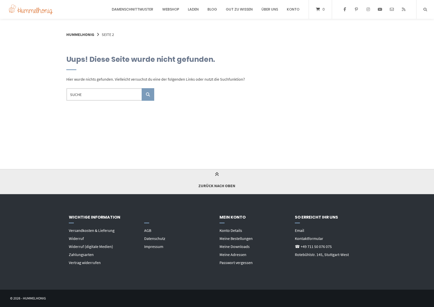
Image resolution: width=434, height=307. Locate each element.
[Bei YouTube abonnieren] (380, 10)
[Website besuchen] (403, 10)
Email (299, 230)
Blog (212, 9)
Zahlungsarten (81, 254)
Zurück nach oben (216, 185)
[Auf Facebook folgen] (344, 10)
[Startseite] (30, 9)
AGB (147, 230)
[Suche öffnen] (425, 9)
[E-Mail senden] (391, 10)
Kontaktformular (309, 238)
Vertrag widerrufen (85, 262)
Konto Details (231, 230)
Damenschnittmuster (132, 9)
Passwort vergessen (236, 262)
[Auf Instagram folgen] (368, 10)
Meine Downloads (235, 246)
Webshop (170, 9)
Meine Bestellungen (236, 238)
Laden (193, 9)
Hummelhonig (80, 34)
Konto (293, 9)
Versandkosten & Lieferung (92, 230)
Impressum (153, 246)
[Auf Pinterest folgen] (356, 10)
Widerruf (76, 238)
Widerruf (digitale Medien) (91, 246)
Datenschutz (154, 238)
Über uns (269, 9)
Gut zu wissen (239, 9)
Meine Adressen (233, 254)
